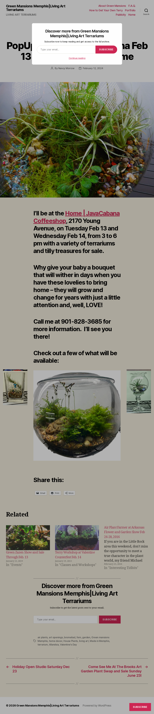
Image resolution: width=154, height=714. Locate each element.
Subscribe (106, 49)
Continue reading (77, 58)
